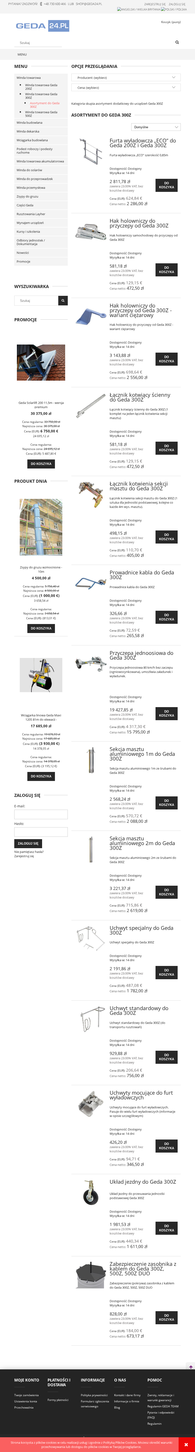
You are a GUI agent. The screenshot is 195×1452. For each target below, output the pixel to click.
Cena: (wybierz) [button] (88, 87)
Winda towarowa (29, 78)
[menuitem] (22, 54)
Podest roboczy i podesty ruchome (35, 151)
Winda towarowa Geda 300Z (41, 96)
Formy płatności (58, 1400)
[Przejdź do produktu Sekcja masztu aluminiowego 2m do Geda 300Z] (90, 849)
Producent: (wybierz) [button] (92, 78)
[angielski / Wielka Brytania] (138, 9)
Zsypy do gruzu (27, 196)
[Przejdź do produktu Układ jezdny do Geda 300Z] (90, 1193)
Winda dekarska (28, 131)
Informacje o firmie (126, 1401)
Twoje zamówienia (26, 1395)
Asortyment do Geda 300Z (44, 105)
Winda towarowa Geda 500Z (41, 114)
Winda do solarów (29, 170)
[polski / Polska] (174, 9)
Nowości (23, 253)
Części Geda (25, 205)
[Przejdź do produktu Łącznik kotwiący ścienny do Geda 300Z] (90, 406)
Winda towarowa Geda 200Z (41, 87)
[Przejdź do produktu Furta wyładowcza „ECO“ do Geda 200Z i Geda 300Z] (90, 151)
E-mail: (19, 806)
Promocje (23, 261)
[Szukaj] (177, 42)
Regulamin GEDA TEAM (163, 1406)
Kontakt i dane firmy (127, 1395)
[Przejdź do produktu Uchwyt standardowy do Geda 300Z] (90, 1019)
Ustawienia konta (25, 1401)
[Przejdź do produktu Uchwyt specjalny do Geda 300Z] (90, 939)
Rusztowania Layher (31, 214)
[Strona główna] (42, 25)
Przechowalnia (24, 1407)
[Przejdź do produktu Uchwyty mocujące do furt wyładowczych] (90, 1104)
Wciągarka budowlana (32, 140)
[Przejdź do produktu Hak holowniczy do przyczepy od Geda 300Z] (90, 232)
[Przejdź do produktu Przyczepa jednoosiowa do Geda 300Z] (90, 664)
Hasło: (19, 823)
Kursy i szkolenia (28, 231)
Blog (117, 1407)
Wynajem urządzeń (30, 223)
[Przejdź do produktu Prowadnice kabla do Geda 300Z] (90, 583)
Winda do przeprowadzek (35, 179)
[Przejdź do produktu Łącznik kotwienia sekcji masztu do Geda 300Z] (90, 495)
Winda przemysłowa (31, 187)
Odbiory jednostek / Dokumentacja (31, 242)
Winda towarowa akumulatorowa (40, 161)
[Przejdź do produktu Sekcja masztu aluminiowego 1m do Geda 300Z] (90, 760)
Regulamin (154, 1424)
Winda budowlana (29, 122)
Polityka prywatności (94, 1395)
